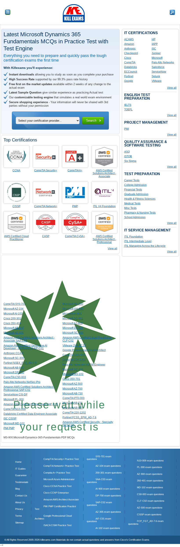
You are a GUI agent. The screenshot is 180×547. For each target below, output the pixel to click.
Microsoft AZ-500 (73, 383)
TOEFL (128, 109)
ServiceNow (159, 71)
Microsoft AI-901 (72, 313)
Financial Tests (133, 189)
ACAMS (129, 39)
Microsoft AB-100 (14, 327)
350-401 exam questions (150, 480)
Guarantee (21, 475)
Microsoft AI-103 (13, 313)
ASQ (127, 151)
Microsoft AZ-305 (13, 332)
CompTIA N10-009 (15, 409)
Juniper (156, 53)
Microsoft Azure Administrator (59, 479)
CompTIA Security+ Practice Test (61, 459)
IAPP (155, 44)
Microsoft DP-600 (73, 327)
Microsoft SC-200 (73, 304)
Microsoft (157, 57)
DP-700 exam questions (108, 495)
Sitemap (19, 522)
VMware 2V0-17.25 (74, 345)
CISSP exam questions (149, 514)
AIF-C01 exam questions (99, 520)
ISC (154, 48)
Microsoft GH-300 (73, 308)
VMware (157, 80)
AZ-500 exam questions (149, 507)
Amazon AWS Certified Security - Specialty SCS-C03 (88, 424)
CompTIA (129, 62)
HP (153, 39)
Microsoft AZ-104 (13, 308)
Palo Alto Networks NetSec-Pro (22, 382)
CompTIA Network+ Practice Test (61, 466)
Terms (18, 515)
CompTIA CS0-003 (15, 377)
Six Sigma (130, 161)
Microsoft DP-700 (14, 372)
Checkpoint (131, 53)
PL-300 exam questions (149, 467)
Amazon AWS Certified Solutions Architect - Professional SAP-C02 (29, 388)
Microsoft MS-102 (73, 374)
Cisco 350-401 (12, 323)
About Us (20, 502)
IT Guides (20, 468)
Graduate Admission (136, 194)
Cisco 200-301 (12, 318)
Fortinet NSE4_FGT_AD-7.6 (20, 362)
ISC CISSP (10, 418)
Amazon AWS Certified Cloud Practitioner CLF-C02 (87, 339)
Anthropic (130, 48)
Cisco (127, 57)
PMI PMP (9, 428)
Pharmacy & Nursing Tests (140, 212)
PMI (126, 128)
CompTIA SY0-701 (15, 304)
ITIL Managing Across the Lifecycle (145, 245)
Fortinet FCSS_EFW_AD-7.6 (79, 417)
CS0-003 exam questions (150, 494)
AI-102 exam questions (107, 528)
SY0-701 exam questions (99, 458)
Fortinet (128, 76)
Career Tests (131, 180)
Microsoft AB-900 (14, 367)
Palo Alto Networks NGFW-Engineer (84, 364)
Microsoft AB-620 (73, 407)
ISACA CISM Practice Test (57, 525)
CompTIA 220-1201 (74, 359)
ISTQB (128, 156)
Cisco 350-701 (71, 379)
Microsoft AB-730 (73, 393)
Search (91, 120)
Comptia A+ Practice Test (56, 472)
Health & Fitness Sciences (139, 198)
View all (112, 248)
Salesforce (158, 67)
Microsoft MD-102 (14, 423)
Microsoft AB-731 (73, 402)
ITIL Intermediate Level (137, 241)
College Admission (135, 185)
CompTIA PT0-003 (74, 398)
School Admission (135, 217)
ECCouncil (130, 71)
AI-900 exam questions (107, 488)
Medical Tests (132, 203)
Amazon (129, 44)
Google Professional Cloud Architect (84, 350)
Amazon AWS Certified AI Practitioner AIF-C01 (31, 404)
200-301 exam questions (108, 472)
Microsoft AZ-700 (73, 388)
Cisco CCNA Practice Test (57, 486)
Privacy (19, 509)
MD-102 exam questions (150, 487)
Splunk (156, 76)
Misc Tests (130, 208)
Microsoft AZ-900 (73, 323)
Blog (17, 488)
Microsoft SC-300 (14, 358)
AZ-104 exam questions (108, 466)
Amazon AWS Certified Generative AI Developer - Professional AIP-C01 (25, 347)
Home (18, 462)
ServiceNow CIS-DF (15, 394)
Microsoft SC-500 (73, 332)
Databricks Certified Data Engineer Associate (30, 413)
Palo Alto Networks (163, 62)
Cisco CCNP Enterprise (56, 492)
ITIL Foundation (133, 236)
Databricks (130, 67)
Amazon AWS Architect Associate (61, 499)
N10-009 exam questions (150, 460)
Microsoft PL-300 (14, 399)
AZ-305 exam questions (108, 511)
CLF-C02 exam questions (150, 500)
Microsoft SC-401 (73, 318)
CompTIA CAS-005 (74, 355)
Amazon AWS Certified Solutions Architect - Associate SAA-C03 (29, 339)
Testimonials (21, 482)
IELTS (127, 104)
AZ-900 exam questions (149, 474)
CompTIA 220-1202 (74, 412)
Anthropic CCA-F (14, 353)
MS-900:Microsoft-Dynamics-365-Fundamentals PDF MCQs (39, 437)
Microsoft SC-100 (73, 369)
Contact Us (21, 495)
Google (128, 80)
